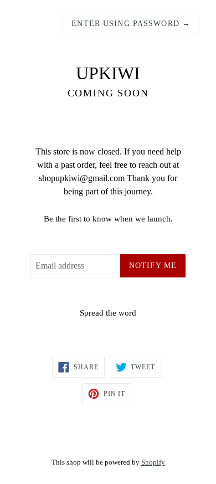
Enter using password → (131, 23)
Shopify (153, 462)
